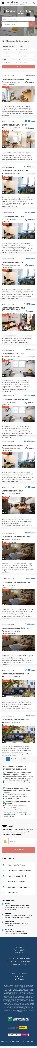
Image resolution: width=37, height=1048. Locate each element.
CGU (19, 956)
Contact (19, 976)
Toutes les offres (19, 974)
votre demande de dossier (12, 810)
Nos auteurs (30, 1003)
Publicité (19, 953)
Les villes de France (10, 1004)
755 (24, 759)
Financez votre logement (16, 882)
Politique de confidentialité (19, 961)
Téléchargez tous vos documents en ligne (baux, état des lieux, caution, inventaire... (18, 916)
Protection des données (19, 958)
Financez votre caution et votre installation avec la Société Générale (16, 932)
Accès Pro (19, 979)
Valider (18, 67)
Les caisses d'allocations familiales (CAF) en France (18, 1009)
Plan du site (19, 950)
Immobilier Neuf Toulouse (11, 1003)
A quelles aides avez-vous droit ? (19, 887)
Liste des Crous (22, 1003)
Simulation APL (13, 893)
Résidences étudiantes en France (19, 871)
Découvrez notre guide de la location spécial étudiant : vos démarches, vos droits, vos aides (17, 907)
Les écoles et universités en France (19, 1009)
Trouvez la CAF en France (16, 865)
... (19, 759)
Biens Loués (24, 1010)
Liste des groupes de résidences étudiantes (22, 1007)
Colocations (18, 1004)
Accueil (19, 947)
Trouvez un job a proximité (17, 876)
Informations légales (19, 964)
